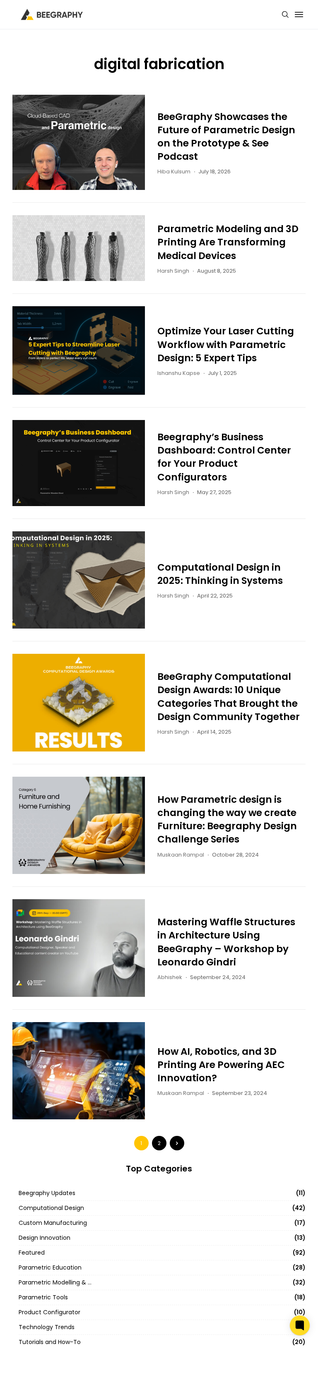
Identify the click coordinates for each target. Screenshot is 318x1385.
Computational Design (51, 1208)
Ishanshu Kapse (178, 373)
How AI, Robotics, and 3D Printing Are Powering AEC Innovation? (221, 1065)
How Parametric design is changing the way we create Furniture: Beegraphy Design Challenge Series (227, 819)
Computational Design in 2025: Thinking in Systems (220, 574)
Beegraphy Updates (47, 1193)
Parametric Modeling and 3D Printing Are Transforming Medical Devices (228, 242)
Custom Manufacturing (53, 1223)
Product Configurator (49, 1312)
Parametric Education (50, 1267)
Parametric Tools (43, 1297)
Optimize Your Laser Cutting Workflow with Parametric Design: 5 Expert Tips (225, 344)
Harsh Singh (173, 271)
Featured (32, 1252)
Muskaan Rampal (180, 855)
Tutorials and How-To (50, 1342)
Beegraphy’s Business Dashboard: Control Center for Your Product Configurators (224, 457)
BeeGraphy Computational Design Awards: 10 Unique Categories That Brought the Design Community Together (228, 696)
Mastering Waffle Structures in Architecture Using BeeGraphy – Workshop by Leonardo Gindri (226, 942)
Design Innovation (44, 1238)
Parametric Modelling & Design (56, 1282)
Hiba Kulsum (173, 171)
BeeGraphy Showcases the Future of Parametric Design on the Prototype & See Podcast (226, 136)
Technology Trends (47, 1327)
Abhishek (169, 977)
